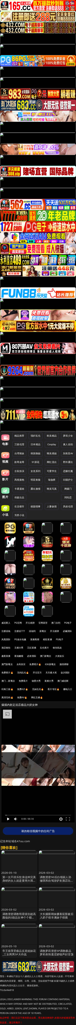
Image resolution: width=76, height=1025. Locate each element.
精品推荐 (19, 435)
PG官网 (18, 622)
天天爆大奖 (51, 672)
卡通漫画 (19, 488)
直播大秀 (48, 680)
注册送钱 (6, 631)
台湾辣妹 (19, 453)
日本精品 (35, 444)
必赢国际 (67, 631)
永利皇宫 (21, 664)
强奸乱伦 (35, 435)
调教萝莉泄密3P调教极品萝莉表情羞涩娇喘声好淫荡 (56, 952)
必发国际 (31, 656)
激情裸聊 (64, 664)
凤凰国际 (6, 639)
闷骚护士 (68, 479)
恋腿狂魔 (68, 471)
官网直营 (43, 622)
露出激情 (35, 488)
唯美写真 (52, 488)
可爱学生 (52, 471)
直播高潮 (34, 639)
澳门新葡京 (45, 656)
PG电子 (68, 622)
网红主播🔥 (37, 697)
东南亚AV (68, 453)
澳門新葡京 (7, 664)
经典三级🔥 (7, 689)
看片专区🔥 (53, 689)
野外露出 (68, 462)
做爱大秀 (36, 680)
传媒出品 (19, 497)
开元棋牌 (30, 622)
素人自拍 (68, 444)
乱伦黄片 (44, 647)
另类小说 (19, 515)
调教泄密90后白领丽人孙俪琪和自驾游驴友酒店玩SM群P (55, 880)
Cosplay (51, 444)
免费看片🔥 (35, 664)
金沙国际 (65, 672)
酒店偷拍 (6, 647)
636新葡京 (50, 664)
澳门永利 (55, 622)
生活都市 (19, 506)
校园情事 (35, 506)
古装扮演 (19, 471)
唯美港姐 (52, 453)
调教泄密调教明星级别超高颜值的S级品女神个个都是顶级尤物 (19, 917)
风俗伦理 (68, 506)
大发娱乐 (59, 656)
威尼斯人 (6, 622)
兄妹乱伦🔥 (38, 689)
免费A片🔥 (22, 689)
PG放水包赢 (20, 639)
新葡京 (42, 631)
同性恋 (68, 497)
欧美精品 (52, 435)
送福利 (32, 631)
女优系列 (35, 471)
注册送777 (19, 631)
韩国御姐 (35, 453)
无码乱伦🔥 (23, 672)
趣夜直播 (6, 656)
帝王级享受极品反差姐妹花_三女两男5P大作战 (19, 952)
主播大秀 (18, 647)
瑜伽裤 (51, 479)
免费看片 (23, 680)
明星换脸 (35, 479)
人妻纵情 (52, 506)
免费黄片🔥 (7, 672)
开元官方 (37, 672)
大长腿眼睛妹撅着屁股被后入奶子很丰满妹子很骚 (56, 915)
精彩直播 (47, 639)
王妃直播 (31, 647)
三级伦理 (19, 444)
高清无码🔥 (7, 697)
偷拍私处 (57, 647)
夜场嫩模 (18, 656)
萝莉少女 (68, 435)
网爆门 (68, 488)
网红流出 (52, 462)
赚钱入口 (67, 689)
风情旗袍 (19, 479)
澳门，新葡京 (8, 680)
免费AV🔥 (22, 697)
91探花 (35, 462)
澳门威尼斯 (63, 680)
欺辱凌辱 (19, 462)
